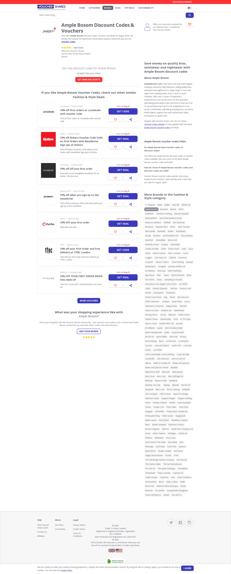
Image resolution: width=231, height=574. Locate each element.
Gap (165, 297)
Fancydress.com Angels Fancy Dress (161, 284)
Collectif (172, 257)
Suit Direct (178, 451)
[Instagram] (189, 523)
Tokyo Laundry (163, 473)
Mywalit (175, 385)
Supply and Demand (154, 455)
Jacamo (179, 323)
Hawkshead (179, 310)
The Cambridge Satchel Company (159, 460)
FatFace (173, 288)
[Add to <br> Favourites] (190, 24)
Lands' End (176, 345)
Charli (163, 248)
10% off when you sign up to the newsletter (79, 196)
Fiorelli (148, 292)
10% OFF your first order (74, 222)
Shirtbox (148, 438)
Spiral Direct (150, 451)
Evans (159, 279)
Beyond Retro (162, 227)
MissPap (149, 380)
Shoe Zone (171, 438)
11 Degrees (150, 205)
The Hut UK (150, 468)
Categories (94, 8)
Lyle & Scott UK (178, 358)
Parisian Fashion (160, 402)
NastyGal (149, 389)
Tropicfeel (164, 477)
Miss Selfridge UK (175, 376)
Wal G (161, 481)
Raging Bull (180, 416)
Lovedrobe (64, 106)
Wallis (182, 481)
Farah (147, 288)
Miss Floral (150, 376)
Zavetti (166, 495)
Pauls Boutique (184, 402)
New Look (159, 389)
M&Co (148, 363)
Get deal (123, 138)
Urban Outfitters (184, 477)
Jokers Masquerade (153, 332)
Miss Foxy (161, 376)
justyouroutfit (65, 191)
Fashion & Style (77, 106)
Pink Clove (183, 407)
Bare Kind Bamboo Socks (171, 218)
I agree (187, 568)
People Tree (158, 407)
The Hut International (172, 464)
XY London (159, 490)
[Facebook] (180, 523)
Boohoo (157, 235)
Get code (123, 111)
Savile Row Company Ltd (182, 429)
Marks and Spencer (181, 363)
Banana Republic (181, 213)
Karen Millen (161, 336)
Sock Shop (160, 446)
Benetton (149, 227)
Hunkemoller (165, 319)
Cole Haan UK (161, 257)
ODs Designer (151, 394)
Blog (117, 8)
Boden (171, 231)
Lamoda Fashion (162, 345)
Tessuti (168, 455)
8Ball (160, 205)
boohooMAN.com (171, 235)
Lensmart (187, 345)
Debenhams (150, 266)
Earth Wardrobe (174, 270)
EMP (159, 275)
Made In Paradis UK (161, 363)
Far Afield (183, 284)
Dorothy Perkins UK (176, 266)
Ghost (172, 297)
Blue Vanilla (150, 231)
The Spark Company (166, 468)
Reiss (147, 424)
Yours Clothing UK (153, 495)
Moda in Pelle (161, 380)
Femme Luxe (185, 288)
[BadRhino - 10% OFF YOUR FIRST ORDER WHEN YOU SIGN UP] (48, 278)
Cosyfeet (149, 262)
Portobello (159, 411)
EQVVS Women (177, 275)
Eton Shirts (150, 279)
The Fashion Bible (153, 464)
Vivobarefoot (150, 481)
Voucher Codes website (154, 124)
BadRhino (63, 272)
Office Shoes (165, 394)
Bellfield (167, 222)
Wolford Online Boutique (167, 486)
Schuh (147, 433)
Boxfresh (149, 240)
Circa (190, 248)
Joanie (160, 328)
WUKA (183, 486)
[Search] (190, 15)
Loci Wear (157, 350)
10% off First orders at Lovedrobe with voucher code (80, 112)
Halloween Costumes (154, 306)
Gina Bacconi (183, 297)
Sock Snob (171, 446)
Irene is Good (151, 323)
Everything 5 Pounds (173, 279)
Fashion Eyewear (160, 288)
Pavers (148, 407)
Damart (189, 262)
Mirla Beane (177, 372)
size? (181, 442)
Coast (185, 253)
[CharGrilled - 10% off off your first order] (48, 170)
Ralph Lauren (151, 420)
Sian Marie (172, 442)
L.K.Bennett (171, 341)
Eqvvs (166, 275)
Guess (187, 301)
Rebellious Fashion (179, 420)
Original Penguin (168, 398)
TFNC (62, 245)
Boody (148, 235)
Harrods (183, 306)
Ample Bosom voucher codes (157, 127)
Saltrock (165, 429)
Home (82, 8)
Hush (176, 319)
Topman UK (178, 473)
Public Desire (167, 416)
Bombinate (181, 231)
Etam (189, 275)
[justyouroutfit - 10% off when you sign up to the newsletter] (48, 197)
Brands (108, 8)
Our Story (59, 525)
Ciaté (184, 248)
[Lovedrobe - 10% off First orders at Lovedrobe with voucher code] (48, 112)
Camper (164, 244)
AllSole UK (186, 205)
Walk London (172, 481)
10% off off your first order (76, 168)
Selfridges (172, 433)
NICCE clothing (173, 389)
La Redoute (183, 341)
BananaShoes (151, 218)
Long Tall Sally (183, 354)
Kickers (62, 134)
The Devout (181, 460)
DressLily (161, 270)
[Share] (131, 119)
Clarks (147, 253)
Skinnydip (149, 446)
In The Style (185, 319)
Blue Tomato (184, 227)
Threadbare (183, 468)
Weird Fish (149, 486)
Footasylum (158, 292)
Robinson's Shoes (176, 424)
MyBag (166, 385)
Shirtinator (159, 438)
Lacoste (148, 345)
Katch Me (173, 336)
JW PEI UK (149, 336)
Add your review (88, 331)
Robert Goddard (159, 424)
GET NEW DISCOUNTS (89, 79)
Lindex (148, 350)
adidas (167, 205)
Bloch (172, 227)
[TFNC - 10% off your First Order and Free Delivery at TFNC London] (48, 250)
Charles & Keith (152, 248)
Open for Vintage (180, 394)
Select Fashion (159, 433)
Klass (161, 341)
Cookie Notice (79, 529)
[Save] (115, 119)
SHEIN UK (183, 433)
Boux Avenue (186, 235)
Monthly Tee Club (152, 385)
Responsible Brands (182, 2)
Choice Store (173, 248)
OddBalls (186, 389)
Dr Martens (150, 270)
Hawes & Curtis (152, 310)
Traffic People (151, 477)
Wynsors (149, 490)
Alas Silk (175, 205)
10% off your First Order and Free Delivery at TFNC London (80, 250)
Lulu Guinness (163, 358)
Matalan (174, 367)
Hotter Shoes (184, 314)
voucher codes (68, 41)
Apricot (173, 209)
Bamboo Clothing (164, 213)
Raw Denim (164, 420)
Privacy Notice (79, 525)
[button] (189, 8)
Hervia (163, 314)
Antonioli (164, 209)
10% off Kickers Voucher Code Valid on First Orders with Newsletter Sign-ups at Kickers (81, 141)
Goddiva (165, 301)
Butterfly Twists (152, 244)
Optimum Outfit (152, 398)
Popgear (149, 411)
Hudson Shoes (151, 319)
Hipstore (172, 314)
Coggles (148, 257)
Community (60, 529)
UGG (173, 477)
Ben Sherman (179, 222)
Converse (182, 257)
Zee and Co (177, 495)
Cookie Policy (66, 570)
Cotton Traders (162, 262)
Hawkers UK (166, 310)
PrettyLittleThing (152, 416)
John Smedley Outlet (174, 328)
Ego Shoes (149, 275)
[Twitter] (171, 523)
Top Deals (129, 8)
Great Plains (177, 301)
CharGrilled (64, 165)
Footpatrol (170, 292)
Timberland (150, 473)
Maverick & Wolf (152, 372)
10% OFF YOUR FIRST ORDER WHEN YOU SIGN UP (81, 278)
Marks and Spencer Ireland (156, 367)
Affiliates (41, 536)
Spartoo (182, 446)
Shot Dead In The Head (155, 442)
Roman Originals (152, 429)
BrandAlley (160, 240)
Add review (78, 47)
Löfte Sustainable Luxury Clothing (159, 354)
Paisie (147, 402)
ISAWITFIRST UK (166, 323)
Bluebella (161, 231)
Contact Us (42, 532)
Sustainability (146, 8)
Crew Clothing (178, 262)
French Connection (153, 297)
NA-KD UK (185, 385)
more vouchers (89, 300)
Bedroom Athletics (153, 222)
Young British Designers (177, 490)
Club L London (174, 253)
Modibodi (173, 380)
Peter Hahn (171, 407)
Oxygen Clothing (185, 398)
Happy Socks (171, 306)
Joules (167, 332)
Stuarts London (164, 451)
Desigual (162, 266)
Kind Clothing (151, 341)
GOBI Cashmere (152, 301)
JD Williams (150, 328)
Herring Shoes (151, 314)
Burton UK (172, 240)
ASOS (181, 209)
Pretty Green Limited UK (176, 411)
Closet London (159, 253)
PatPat (62, 218)
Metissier (166, 372)
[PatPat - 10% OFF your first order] (48, 224)
